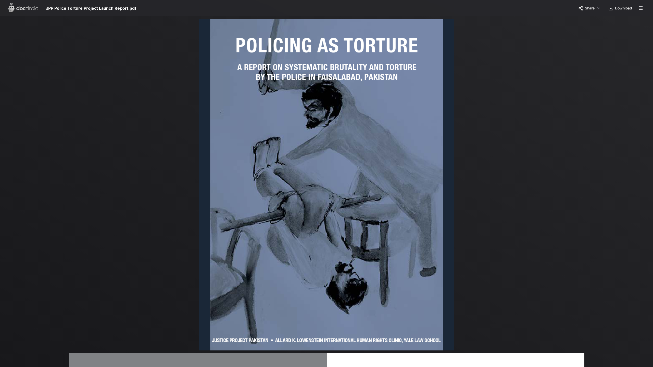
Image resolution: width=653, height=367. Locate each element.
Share (590, 8)
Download (623, 8)
